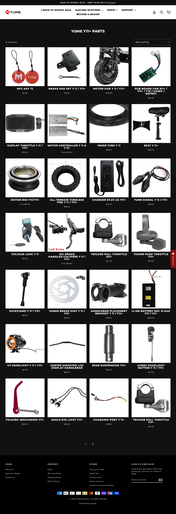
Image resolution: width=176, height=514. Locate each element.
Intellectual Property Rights (102, 485)
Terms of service (97, 481)
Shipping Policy (54, 477)
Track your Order (97, 469)
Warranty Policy (54, 473)
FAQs (50, 469)
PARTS (111, 10)
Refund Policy (54, 481)
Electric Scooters (88, 10)
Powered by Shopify (88, 503)
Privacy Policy (96, 477)
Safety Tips (94, 473)
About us (9, 469)
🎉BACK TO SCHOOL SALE (55, 10)
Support (128, 10)
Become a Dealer (88, 14)
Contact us (10, 477)
